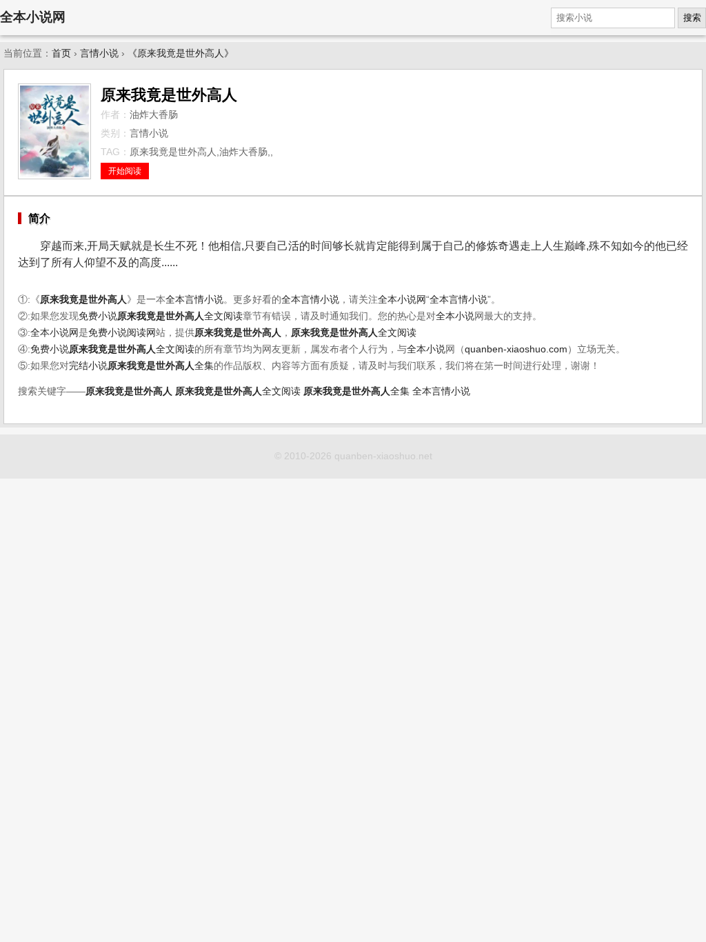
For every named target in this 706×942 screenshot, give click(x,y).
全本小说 (455, 316)
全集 (161, 366)
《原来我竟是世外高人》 (181, 53)
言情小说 (99, 53)
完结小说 (88, 366)
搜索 (692, 17)
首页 (61, 53)
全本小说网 (32, 17)
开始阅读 (124, 171)
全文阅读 (180, 316)
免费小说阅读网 (122, 333)
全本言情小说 (194, 299)
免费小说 (98, 316)
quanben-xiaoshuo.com (516, 349)
